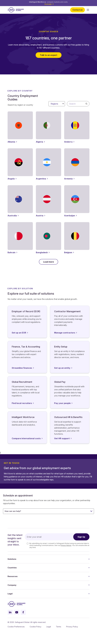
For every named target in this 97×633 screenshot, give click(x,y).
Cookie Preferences (16, 627)
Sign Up (81, 537)
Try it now (48, 4)
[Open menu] (87, 9)
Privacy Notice (66, 545)
